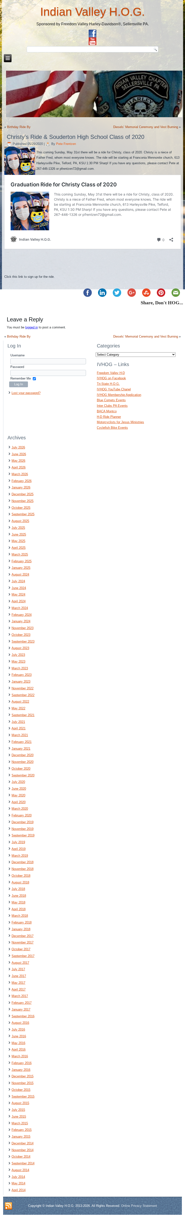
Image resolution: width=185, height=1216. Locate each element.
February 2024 (22, 615)
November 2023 (22, 628)
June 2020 (19, 788)
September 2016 (23, 1016)
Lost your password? (26, 393)
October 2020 (21, 768)
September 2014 (23, 1163)
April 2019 (19, 849)
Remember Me (20, 378)
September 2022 (23, 695)
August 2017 (20, 963)
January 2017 (21, 1009)
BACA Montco (107, 411)
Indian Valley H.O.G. (92, 11)
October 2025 (21, 507)
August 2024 (20, 574)
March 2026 (20, 474)
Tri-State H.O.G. (108, 384)
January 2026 (21, 487)
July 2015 (18, 1110)
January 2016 (21, 1070)
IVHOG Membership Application (119, 395)
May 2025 (18, 541)
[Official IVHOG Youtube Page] (92, 41)
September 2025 (23, 514)
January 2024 (21, 621)
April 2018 (19, 909)
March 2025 (20, 554)
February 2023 (22, 675)
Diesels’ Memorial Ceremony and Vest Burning (145, 127)
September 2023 (23, 641)
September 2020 (23, 775)
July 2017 (18, 969)
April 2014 (19, 1190)
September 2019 (23, 835)
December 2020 (22, 755)
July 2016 (18, 1029)
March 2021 (20, 735)
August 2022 (20, 701)
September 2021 (23, 715)
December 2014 (22, 1143)
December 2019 (22, 822)
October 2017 (21, 949)
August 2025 (20, 521)
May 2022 (18, 708)
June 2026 (19, 454)
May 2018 (18, 902)
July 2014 (18, 1177)
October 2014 (21, 1156)
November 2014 (22, 1150)
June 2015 (19, 1116)
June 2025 (19, 534)
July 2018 (18, 889)
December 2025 (22, 494)
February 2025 (22, 561)
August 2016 (20, 1023)
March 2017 (20, 996)
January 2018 (21, 929)
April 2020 (19, 802)
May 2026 (18, 460)
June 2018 (19, 895)
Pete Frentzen (66, 144)
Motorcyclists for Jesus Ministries (120, 422)
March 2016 (20, 1056)
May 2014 (18, 1183)
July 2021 (18, 722)
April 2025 (19, 548)
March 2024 (20, 608)
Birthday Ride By (19, 127)
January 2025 (21, 568)
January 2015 (21, 1136)
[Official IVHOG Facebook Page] (92, 33)
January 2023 (21, 681)
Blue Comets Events (111, 400)
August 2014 (20, 1170)
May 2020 (18, 795)
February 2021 (22, 742)
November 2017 (22, 942)
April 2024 (19, 601)
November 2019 (22, 829)
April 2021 (19, 728)
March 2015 (20, 1123)
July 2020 (18, 782)
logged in (31, 327)
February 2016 (22, 1063)
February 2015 (22, 1130)
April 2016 (19, 1049)
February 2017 (22, 1003)
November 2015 (22, 1083)
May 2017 (18, 983)
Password (17, 367)
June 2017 (19, 976)
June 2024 (19, 588)
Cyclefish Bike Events (112, 427)
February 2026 (22, 481)
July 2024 (18, 581)
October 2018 (21, 875)
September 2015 (23, 1096)
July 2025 (18, 528)
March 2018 (20, 915)
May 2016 (18, 1043)
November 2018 (22, 869)
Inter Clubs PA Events (112, 406)
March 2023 (20, 668)
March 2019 (20, 855)
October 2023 (21, 635)
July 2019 (18, 842)
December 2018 (22, 862)
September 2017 (23, 956)
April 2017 (19, 989)
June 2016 (19, 1036)
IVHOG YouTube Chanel (114, 389)
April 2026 (19, 467)
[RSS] (8, 1206)
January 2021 (21, 748)
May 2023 (18, 661)
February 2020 (22, 815)
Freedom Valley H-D (111, 373)
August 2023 (20, 648)
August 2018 (20, 882)
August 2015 (20, 1103)
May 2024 (18, 594)
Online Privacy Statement (139, 1206)
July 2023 (18, 655)
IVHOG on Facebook (111, 378)
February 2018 (22, 922)
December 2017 (22, 936)
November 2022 (22, 688)
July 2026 (18, 447)
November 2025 (22, 501)
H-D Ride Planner (109, 417)
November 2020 (22, 762)
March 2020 (20, 808)
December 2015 (22, 1076)
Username (17, 355)
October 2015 (21, 1090)
